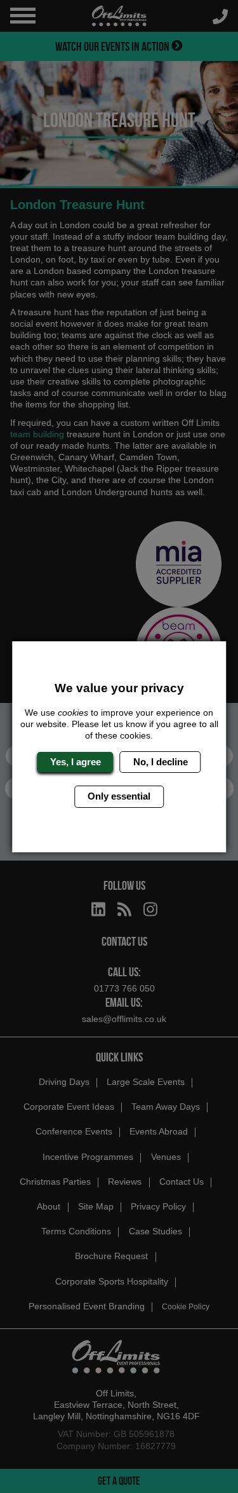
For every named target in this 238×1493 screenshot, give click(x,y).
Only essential (119, 796)
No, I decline (160, 761)
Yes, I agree (75, 761)
